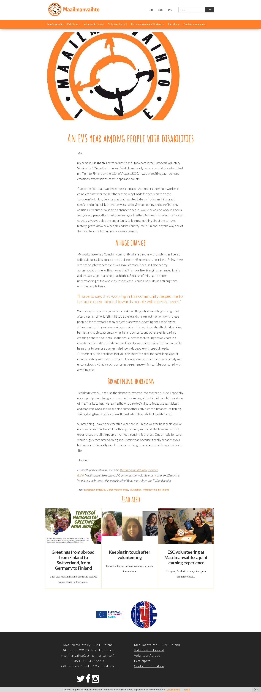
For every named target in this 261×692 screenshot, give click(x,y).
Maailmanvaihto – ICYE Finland (63, 24)
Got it (187, 689)
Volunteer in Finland (94, 24)
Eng (160, 10)
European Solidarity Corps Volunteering (106, 489)
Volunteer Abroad (117, 24)
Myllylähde (136, 489)
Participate (174, 24)
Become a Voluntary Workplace (147, 24)
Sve (170, 10)
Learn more (173, 689)
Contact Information (194, 24)
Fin (151, 10)
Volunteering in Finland (156, 489)
